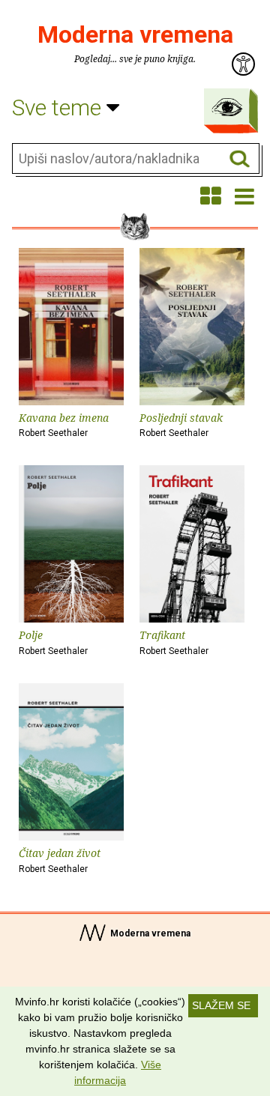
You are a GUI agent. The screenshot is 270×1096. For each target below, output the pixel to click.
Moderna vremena (135, 34)
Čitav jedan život (59, 860)
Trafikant (174, 642)
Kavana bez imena (64, 425)
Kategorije (227, 107)
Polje (53, 642)
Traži (239, 159)
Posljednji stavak (181, 425)
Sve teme (59, 107)
